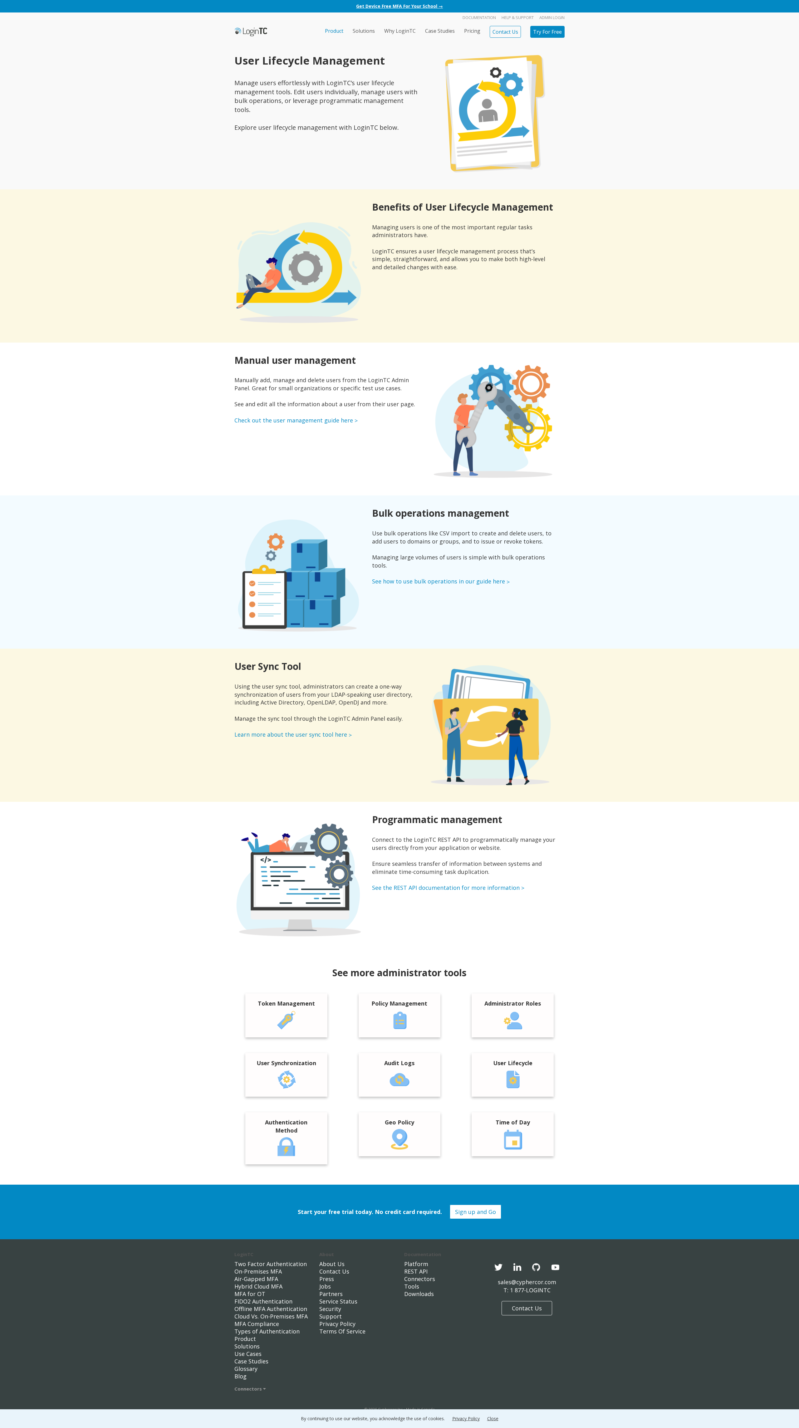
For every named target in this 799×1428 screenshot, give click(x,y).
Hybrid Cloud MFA (258, 1286)
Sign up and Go (475, 1212)
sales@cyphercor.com (527, 1282)
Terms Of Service (342, 1331)
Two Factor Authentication (270, 1264)
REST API (416, 1271)
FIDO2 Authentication (263, 1301)
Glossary (245, 1368)
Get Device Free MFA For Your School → (399, 6)
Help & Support (518, 17)
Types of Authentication (267, 1331)
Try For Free (547, 31)
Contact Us (505, 31)
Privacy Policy (337, 1324)
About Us (332, 1264)
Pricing (472, 31)
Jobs (325, 1286)
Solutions (364, 31)
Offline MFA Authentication (270, 1309)
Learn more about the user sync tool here (290, 734)
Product (334, 31)
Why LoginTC (400, 31)
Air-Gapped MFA (256, 1279)
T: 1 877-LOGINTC (527, 1290)
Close (492, 1418)
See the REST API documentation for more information (446, 887)
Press (326, 1279)
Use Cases (248, 1353)
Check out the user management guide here (293, 420)
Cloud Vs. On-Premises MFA (271, 1316)
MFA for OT (249, 1294)
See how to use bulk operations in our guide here (438, 581)
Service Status (338, 1301)
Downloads (419, 1294)
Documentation (479, 17)
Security (330, 1309)
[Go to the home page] (250, 31)
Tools (411, 1286)
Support (330, 1316)
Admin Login (552, 17)
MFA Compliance (256, 1324)
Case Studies (440, 31)
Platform (416, 1264)
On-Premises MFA (258, 1271)
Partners (331, 1294)
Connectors (248, 1389)
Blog (240, 1376)
